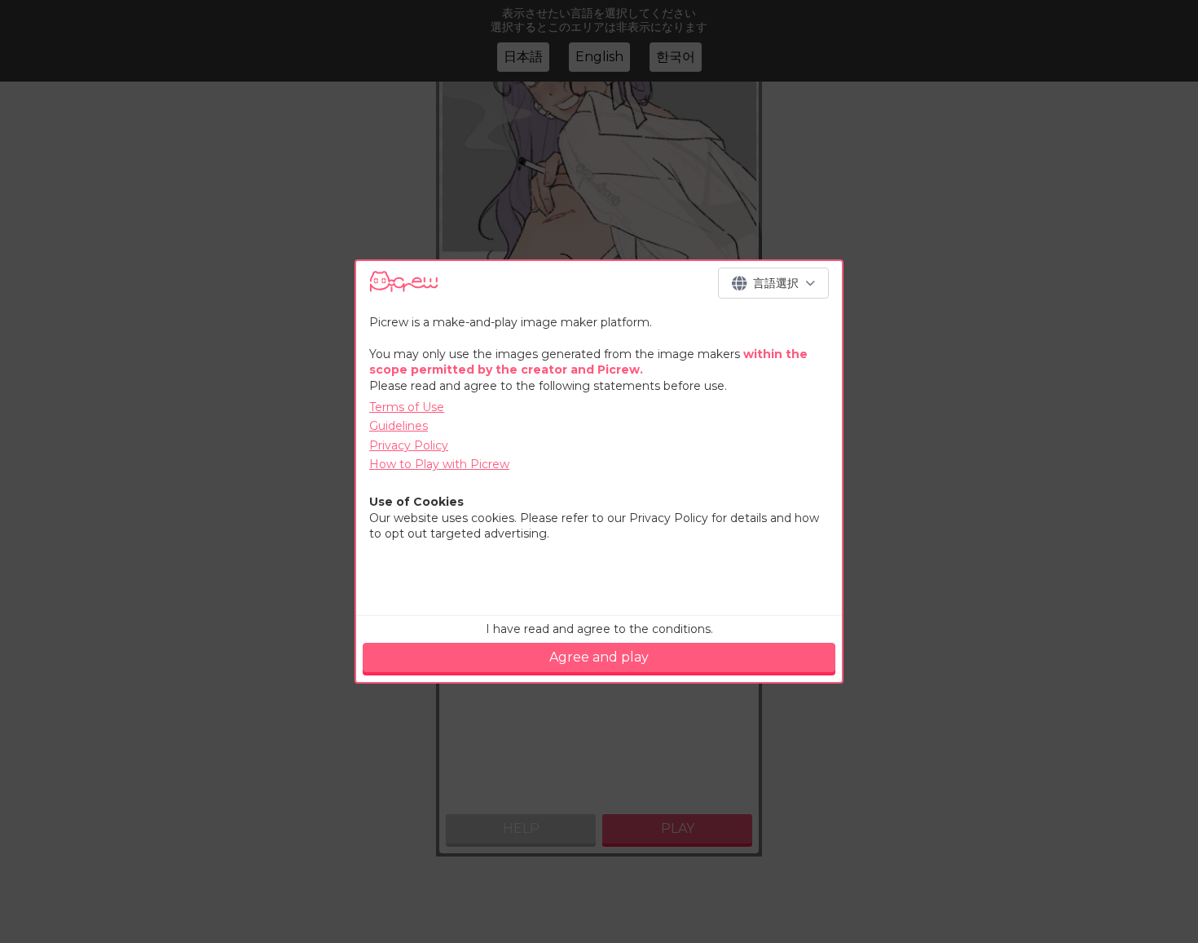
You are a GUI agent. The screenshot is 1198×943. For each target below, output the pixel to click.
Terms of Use (406, 407)
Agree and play (599, 657)
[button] (773, 283)
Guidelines (398, 425)
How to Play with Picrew (439, 464)
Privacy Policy (408, 445)
